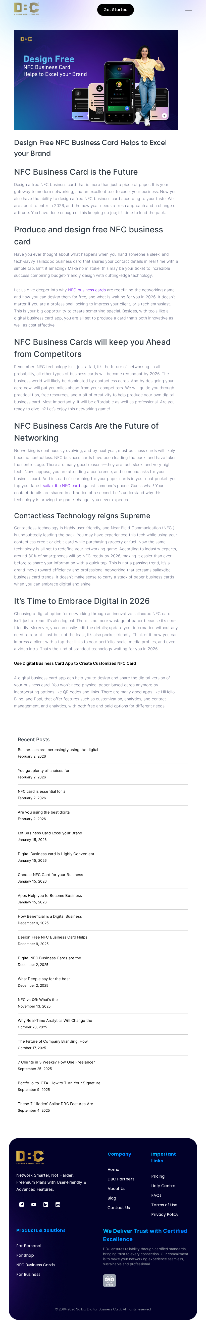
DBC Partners (121, 1179)
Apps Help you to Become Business (50, 895)
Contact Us (119, 1208)
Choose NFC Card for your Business (50, 874)
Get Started (116, 10)
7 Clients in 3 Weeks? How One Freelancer (56, 1062)
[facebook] (21, 1204)
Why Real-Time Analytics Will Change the (55, 1020)
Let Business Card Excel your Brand (50, 833)
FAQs (156, 1195)
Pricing (158, 1176)
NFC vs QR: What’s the (38, 999)
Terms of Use (164, 1205)
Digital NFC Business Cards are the (49, 958)
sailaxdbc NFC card (61, 485)
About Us (116, 1188)
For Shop (25, 1255)
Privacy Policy (164, 1214)
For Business (28, 1274)
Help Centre (163, 1186)
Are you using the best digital (44, 812)
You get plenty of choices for (44, 770)
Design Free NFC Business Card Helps (53, 937)
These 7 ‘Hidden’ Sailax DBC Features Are (55, 1103)
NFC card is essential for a (41, 791)
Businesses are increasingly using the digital (58, 749)
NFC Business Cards (35, 1265)
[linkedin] (45, 1204)
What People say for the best (44, 978)
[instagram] (58, 1204)
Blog (112, 1198)
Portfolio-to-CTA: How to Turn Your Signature (59, 1083)
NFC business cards (87, 289)
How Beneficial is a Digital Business (50, 916)
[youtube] (33, 1204)
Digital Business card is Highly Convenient (56, 853)
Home (113, 1169)
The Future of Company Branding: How (53, 1041)
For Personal (28, 1246)
